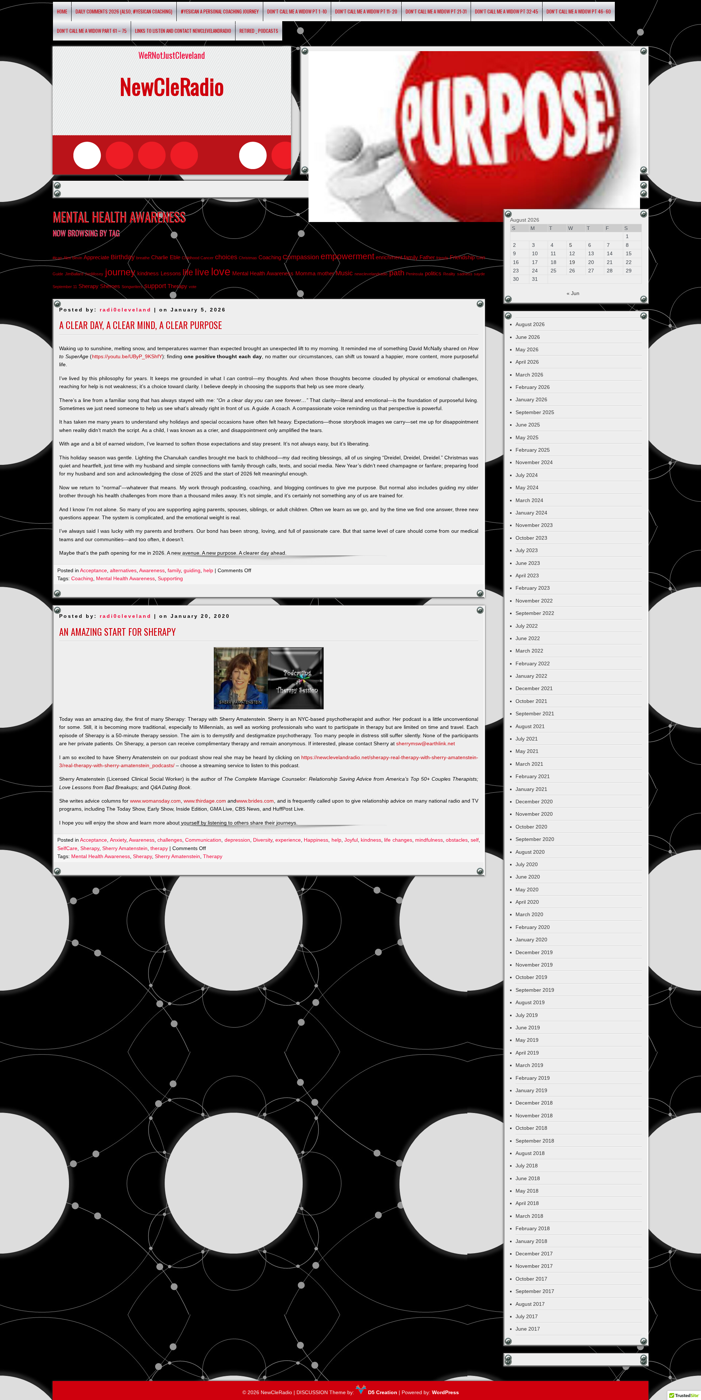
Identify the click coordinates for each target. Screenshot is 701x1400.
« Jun (573, 293)
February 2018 (533, 1228)
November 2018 (534, 1115)
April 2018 (527, 1203)
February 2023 (533, 588)
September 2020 (535, 839)
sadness (464, 274)
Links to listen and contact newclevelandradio (183, 30)
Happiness (316, 840)
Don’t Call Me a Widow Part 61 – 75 (92, 30)
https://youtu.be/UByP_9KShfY (127, 356)
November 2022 (534, 601)
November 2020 (534, 814)
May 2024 (527, 487)
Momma (305, 273)
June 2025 (528, 425)
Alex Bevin (73, 258)
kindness (148, 273)
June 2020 (528, 877)
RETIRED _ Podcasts (259, 30)
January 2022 (531, 676)
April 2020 (527, 902)
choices (226, 257)
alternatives (123, 570)
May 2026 (527, 349)
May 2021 (527, 751)
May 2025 (527, 437)
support (155, 286)
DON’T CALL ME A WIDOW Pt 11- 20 (366, 11)
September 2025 (535, 412)
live (202, 272)
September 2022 (535, 613)
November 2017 (534, 1266)
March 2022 (529, 651)
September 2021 (535, 713)
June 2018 (528, 1178)
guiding (192, 570)
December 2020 (534, 801)
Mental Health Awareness (263, 273)
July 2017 (527, 1316)
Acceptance (93, 570)
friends (442, 258)
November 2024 (534, 462)
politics (433, 273)
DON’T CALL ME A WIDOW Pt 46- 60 (579, 11)
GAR (480, 258)
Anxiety (118, 840)
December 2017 (534, 1253)
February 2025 (533, 450)
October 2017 (531, 1279)
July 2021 (527, 739)
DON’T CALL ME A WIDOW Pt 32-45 (506, 11)
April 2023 (527, 575)
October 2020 (531, 827)
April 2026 (527, 362)
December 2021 (534, 688)
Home (62, 11)
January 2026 (531, 399)
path (397, 272)
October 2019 (531, 977)
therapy (159, 848)
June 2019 (528, 1027)
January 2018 (531, 1241)
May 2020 (527, 889)
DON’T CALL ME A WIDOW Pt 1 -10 (297, 11)
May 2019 (527, 1040)
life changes (398, 840)
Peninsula (414, 274)
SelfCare (67, 848)
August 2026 (530, 324)
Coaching (269, 257)
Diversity (262, 840)
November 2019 (534, 965)
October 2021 (531, 701)
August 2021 (530, 726)
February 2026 (533, 387)
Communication (203, 840)
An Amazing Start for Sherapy (117, 631)
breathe (143, 258)
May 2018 (527, 1191)
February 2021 (533, 776)
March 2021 (529, 764)
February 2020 (533, 927)
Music (344, 273)
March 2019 (529, 1065)
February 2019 (533, 1078)
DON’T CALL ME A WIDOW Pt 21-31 (436, 11)
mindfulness (429, 840)
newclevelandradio (371, 274)
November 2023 (534, 525)
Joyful (351, 840)
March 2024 (529, 500)
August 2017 (530, 1304)
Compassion (301, 257)
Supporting (170, 578)
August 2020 (530, 852)
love (220, 271)
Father (427, 257)
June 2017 (528, 1329)
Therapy (177, 286)
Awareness (152, 570)
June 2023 (528, 563)
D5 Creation (382, 1392)
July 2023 (527, 550)
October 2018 (531, 1128)
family (411, 257)
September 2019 (535, 990)
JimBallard (74, 274)
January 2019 (531, 1090)
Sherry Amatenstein (125, 848)
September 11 (65, 286)
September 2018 (535, 1141)
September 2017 (535, 1291)
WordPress (445, 1392)
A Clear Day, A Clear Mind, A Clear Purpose (140, 325)
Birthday (123, 257)
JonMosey (94, 274)
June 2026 (528, 337)
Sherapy (88, 286)
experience (288, 840)
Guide (58, 274)
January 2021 (531, 789)
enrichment (389, 257)
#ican (57, 258)
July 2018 (527, 1165)
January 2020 (531, 939)
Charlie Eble (165, 257)
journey (120, 272)
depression (237, 840)
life (188, 272)
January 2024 (531, 513)
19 (572, 262)
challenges (169, 840)
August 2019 (530, 1002)
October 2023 (531, 538)
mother (325, 273)
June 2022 (528, 638)
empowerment (347, 256)
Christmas (248, 258)
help (208, 570)
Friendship (462, 257)
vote (192, 286)
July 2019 (527, 1015)
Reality (449, 274)
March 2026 (529, 375)
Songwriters (132, 286)
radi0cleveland (126, 310)
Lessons (171, 273)
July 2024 (527, 475)
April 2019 (527, 1053)
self (475, 840)
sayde (479, 274)
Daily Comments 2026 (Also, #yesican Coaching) (124, 11)
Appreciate (96, 257)
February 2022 (533, 663)
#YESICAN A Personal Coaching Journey (220, 11)
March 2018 (529, 1216)
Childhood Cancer (198, 258)
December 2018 (534, 1103)
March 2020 (529, 914)
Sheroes (110, 286)
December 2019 (534, 952)
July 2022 (527, 626)
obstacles (457, 840)
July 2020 (527, 864)
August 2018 (530, 1153)
